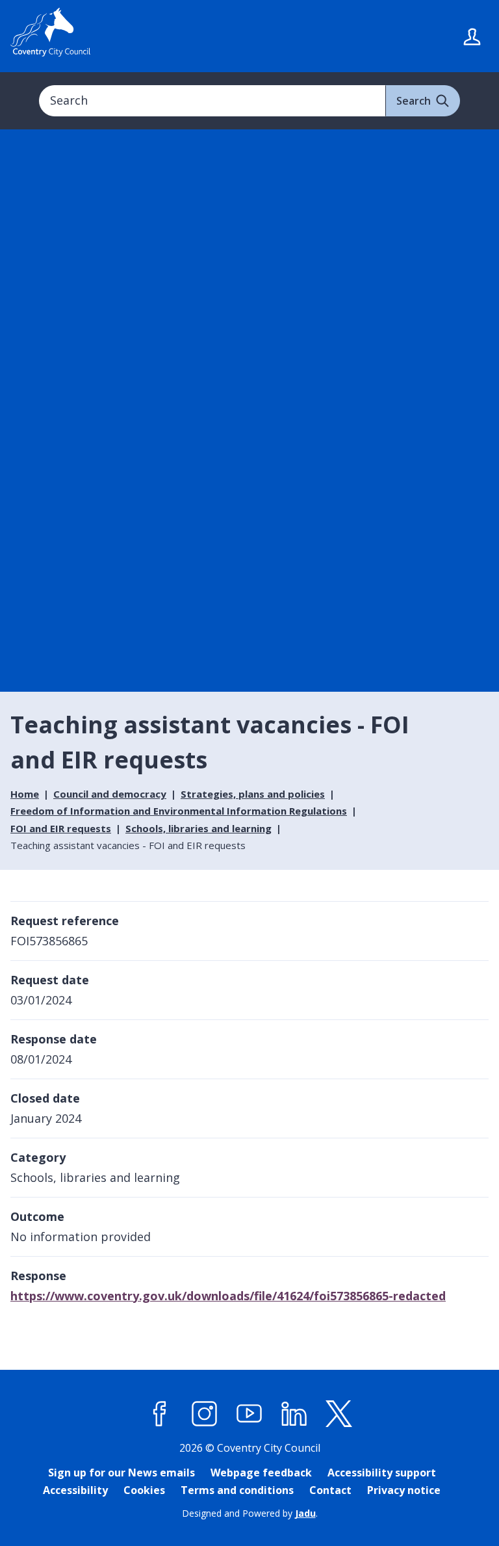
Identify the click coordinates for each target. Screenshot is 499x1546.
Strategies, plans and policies (253, 793)
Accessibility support (381, 1472)
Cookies (144, 1490)
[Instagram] (204, 1414)
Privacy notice (404, 1490)
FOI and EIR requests (60, 828)
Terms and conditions (237, 1490)
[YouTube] (249, 1414)
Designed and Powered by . (250, 1513)
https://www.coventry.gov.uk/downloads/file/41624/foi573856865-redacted (228, 1296)
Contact (330, 1490)
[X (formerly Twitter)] (339, 1414)
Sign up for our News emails (121, 1472)
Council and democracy (109, 793)
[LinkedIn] (294, 1414)
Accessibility (75, 1490)
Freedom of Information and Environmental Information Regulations (178, 810)
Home (24, 793)
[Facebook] (160, 1414)
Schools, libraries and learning (198, 828)
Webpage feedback (261, 1472)
